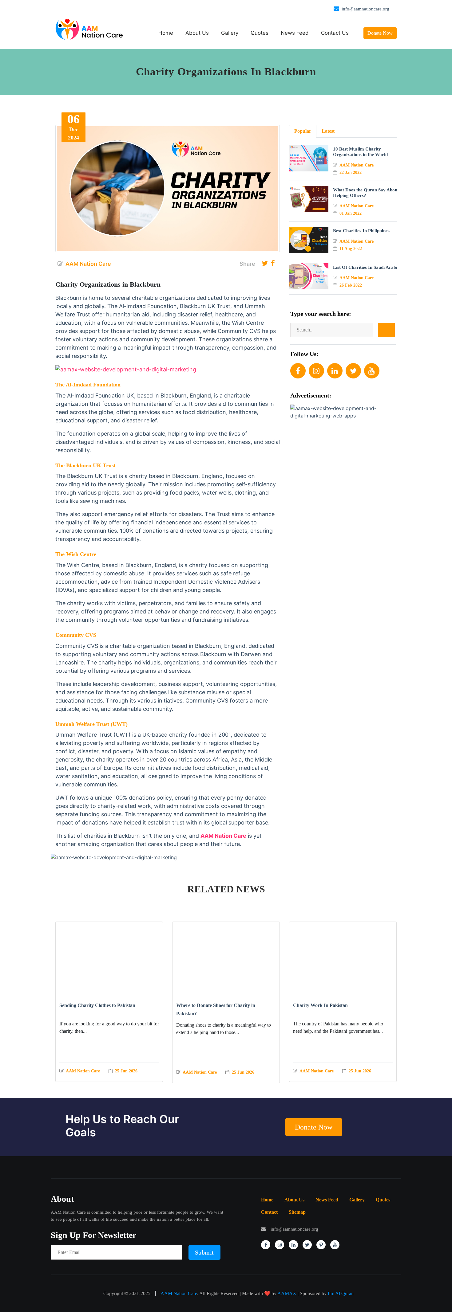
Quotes (259, 33)
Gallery (229, 33)
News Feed (295, 33)
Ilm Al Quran (341, 1293)
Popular (302, 131)
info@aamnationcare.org (365, 8)
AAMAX (286, 1293)
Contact (269, 1212)
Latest (328, 131)
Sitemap (297, 1212)
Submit (204, 1252)
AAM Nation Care (179, 1293)
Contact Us (335, 33)
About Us (197, 33)
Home (165, 33)
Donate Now (380, 33)
